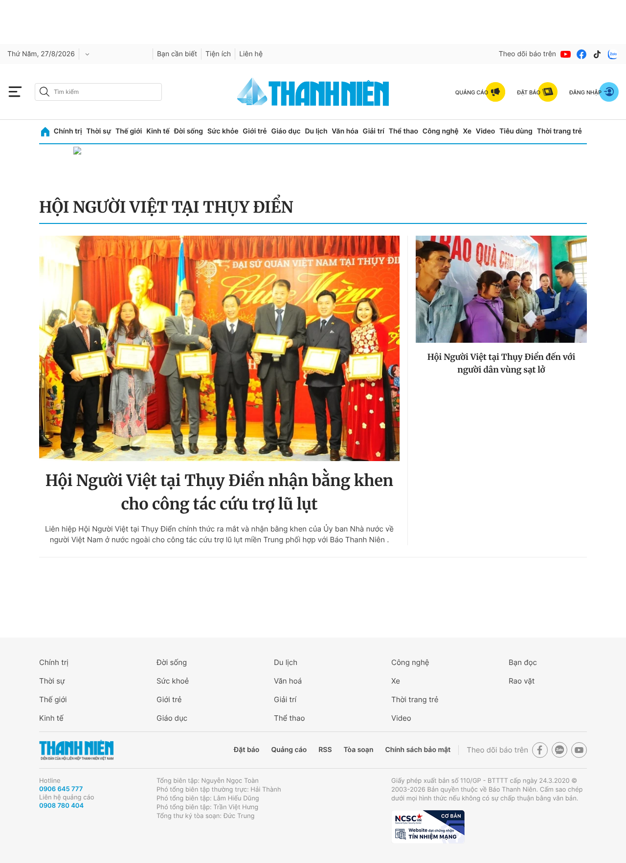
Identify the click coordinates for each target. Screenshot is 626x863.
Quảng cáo (289, 750)
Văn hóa (345, 131)
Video (485, 131)
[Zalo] (613, 54)
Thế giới (128, 131)
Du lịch (316, 131)
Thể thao (403, 131)
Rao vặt (522, 681)
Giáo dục (285, 131)
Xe (467, 131)
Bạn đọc (523, 662)
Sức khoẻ (172, 681)
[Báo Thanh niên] (76, 750)
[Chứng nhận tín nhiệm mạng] (428, 826)
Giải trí (373, 131)
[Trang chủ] (45, 131)
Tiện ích (218, 54)
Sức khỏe (223, 131)
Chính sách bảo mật (417, 750)
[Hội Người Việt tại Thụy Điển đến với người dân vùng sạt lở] (501, 289)
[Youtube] (566, 54)
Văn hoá (288, 681)
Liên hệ (251, 54)
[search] (98, 92)
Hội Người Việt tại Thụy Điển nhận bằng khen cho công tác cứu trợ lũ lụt (219, 492)
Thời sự (98, 131)
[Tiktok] (597, 54)
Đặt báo (246, 750)
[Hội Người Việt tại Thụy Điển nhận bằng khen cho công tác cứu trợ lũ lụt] (219, 348)
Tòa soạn (359, 750)
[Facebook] (581, 54)
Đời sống (188, 131)
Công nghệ (441, 131)
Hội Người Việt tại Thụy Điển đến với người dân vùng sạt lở (501, 363)
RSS (325, 750)
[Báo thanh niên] (313, 91)
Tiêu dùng (516, 131)
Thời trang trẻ (559, 131)
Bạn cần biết (177, 54)
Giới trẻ (255, 131)
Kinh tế (158, 131)
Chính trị (68, 131)
